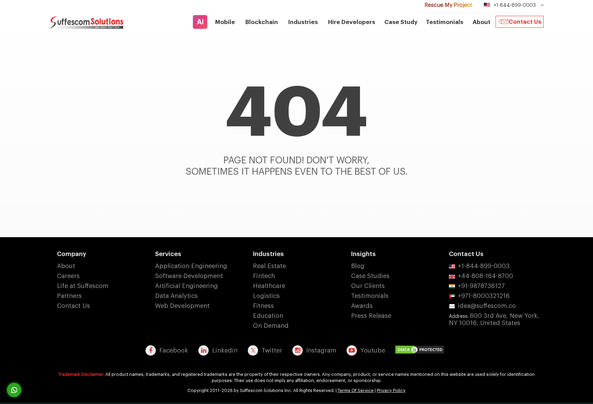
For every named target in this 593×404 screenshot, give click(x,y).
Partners (69, 296)
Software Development (189, 276)
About (66, 266)
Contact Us (525, 22)
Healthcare (269, 286)
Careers (68, 276)
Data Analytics (176, 296)
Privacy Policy (391, 390)
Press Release (371, 316)
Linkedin (224, 350)
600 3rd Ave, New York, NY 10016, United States (494, 319)
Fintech (264, 276)
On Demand (271, 326)
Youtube (372, 350)
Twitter (271, 350)
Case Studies (370, 276)
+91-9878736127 (481, 286)
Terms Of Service (356, 390)
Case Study (401, 22)
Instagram (321, 350)
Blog (357, 266)
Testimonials (444, 22)
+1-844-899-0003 (484, 266)
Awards (362, 306)
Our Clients (368, 286)
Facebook (173, 350)
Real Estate (269, 266)
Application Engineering (191, 266)
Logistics (266, 296)
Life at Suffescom (82, 286)
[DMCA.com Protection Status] (421, 350)
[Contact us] (14, 390)
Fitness (263, 306)
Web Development (182, 306)
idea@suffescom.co (487, 306)
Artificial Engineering (186, 286)
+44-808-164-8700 (485, 276)
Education (268, 316)
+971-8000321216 (484, 296)
